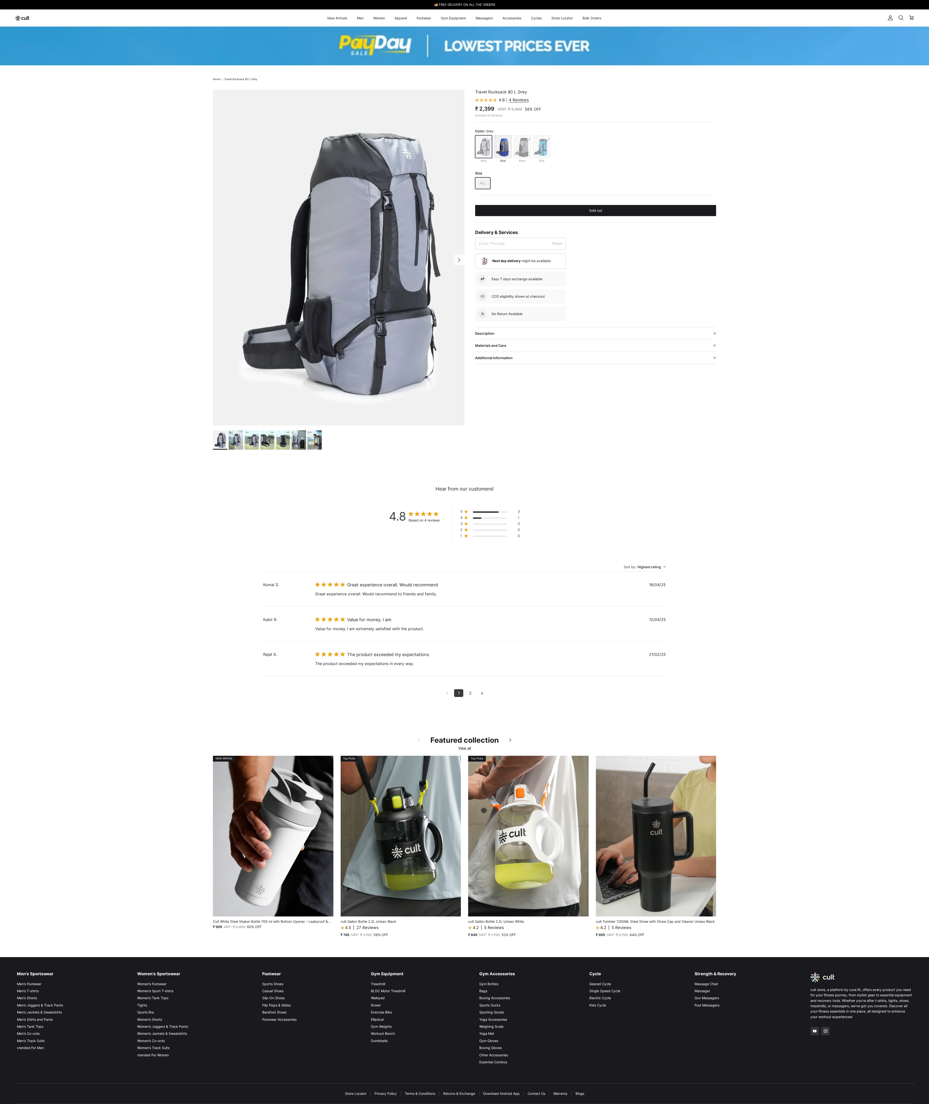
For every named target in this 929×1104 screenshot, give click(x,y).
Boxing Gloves (490, 1048)
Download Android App (501, 1093)
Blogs (580, 1093)
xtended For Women (153, 1055)
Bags (483, 991)
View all (464, 748)
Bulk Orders (592, 18)
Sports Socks (489, 1005)
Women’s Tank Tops (152, 998)
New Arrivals (337, 18)
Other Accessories (493, 1055)
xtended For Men (30, 1048)
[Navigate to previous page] (447, 693)
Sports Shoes (272, 984)
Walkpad (378, 998)
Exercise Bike (381, 1012)
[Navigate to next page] (482, 693)
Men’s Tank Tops (30, 1026)
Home (216, 79)
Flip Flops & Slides (276, 1005)
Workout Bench (383, 1033)
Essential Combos (493, 1062)
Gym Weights (381, 1026)
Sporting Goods (491, 1012)
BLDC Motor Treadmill (388, 991)
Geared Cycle (600, 984)
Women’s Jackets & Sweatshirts (162, 1033)
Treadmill (378, 984)
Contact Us (536, 1093)
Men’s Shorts (27, 998)
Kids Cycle (597, 1005)
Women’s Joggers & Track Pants (162, 1026)
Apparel (401, 18)
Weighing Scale (491, 1026)
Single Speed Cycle (604, 991)
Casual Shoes (273, 991)
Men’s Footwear (29, 984)
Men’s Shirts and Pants (35, 1019)
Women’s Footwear (151, 984)
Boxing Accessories (494, 998)
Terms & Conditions (420, 1093)
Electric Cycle (600, 998)
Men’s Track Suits (31, 1041)
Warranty (560, 1093)
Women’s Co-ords (151, 1041)
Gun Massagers (707, 998)
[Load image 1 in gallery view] (338, 257)
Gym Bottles (488, 984)
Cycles (536, 18)
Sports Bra (145, 1012)
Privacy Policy (386, 1093)
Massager (702, 991)
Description (484, 333)
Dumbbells (379, 1041)
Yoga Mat (486, 1033)
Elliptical (377, 1019)
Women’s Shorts (149, 1019)
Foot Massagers (707, 1005)
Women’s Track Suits (153, 1048)
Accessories (511, 18)
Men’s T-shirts (28, 991)
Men (360, 18)
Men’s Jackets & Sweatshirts (39, 1012)
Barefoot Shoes (274, 1012)
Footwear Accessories (279, 1019)
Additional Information (494, 358)
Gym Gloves (488, 1041)
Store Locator (562, 18)
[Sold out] (483, 146)
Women (379, 18)
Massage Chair (706, 984)
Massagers (484, 18)
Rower (376, 1005)
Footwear (424, 18)
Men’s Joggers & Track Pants (40, 1005)
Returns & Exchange (459, 1093)
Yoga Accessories (493, 1019)
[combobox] (645, 567)
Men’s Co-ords (28, 1033)
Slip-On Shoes (273, 998)
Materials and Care (490, 345)
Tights (142, 1005)
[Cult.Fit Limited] (22, 18)
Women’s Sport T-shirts (155, 991)
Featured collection (464, 740)
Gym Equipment (453, 18)
